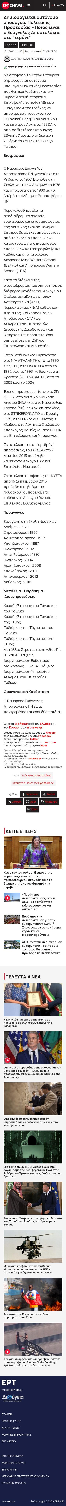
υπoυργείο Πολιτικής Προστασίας (33, 783)
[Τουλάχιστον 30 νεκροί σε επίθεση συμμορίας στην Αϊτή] (33, 1294)
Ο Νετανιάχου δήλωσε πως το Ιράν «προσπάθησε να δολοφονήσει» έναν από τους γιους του (31, 1122)
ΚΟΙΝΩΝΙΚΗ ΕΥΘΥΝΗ (13, 1462)
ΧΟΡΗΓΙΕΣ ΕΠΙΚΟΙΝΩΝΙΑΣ (16, 1434)
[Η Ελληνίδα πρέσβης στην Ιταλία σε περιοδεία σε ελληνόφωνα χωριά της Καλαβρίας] (33, 999)
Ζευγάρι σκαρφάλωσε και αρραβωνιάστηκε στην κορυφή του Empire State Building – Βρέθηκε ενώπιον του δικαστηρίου (32, 1362)
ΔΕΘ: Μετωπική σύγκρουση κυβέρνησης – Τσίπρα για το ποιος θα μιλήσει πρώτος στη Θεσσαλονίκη (42, 947)
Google (51, 732)
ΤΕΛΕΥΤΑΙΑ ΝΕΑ (23, 977)
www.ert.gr (8, 1501)
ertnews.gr (35, 758)
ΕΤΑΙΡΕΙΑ (7, 1414)
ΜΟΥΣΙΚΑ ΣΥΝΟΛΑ (12, 1456)
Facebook (44, 736)
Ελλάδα (45, 724)
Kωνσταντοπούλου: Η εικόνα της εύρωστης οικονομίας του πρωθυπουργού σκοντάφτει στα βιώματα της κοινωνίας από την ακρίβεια (28, 879)
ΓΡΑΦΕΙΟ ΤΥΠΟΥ (11, 1421)
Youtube (50, 742)
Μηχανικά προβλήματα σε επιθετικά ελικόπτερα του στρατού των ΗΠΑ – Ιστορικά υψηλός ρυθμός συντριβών (28, 1269)
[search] (45, 5)
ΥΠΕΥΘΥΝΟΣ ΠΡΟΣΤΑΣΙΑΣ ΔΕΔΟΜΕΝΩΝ (25, 1476)
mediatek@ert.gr (12, 1389)
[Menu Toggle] (29, 5)
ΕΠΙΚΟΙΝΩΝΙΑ (9, 1469)
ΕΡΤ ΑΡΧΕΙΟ (9, 1441)
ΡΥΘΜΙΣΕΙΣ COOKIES (13, 1483)
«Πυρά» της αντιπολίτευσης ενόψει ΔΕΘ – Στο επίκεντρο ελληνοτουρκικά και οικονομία (39, 901)
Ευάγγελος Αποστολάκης (36, 775)
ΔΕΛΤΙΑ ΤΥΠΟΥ (10, 1428)
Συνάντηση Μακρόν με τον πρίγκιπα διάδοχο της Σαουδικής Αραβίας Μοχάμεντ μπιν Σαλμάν (33, 1221)
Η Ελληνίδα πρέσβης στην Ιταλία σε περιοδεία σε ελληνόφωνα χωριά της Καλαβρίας (28, 1023)
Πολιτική (27, 45)
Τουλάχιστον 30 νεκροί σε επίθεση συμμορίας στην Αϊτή (27, 1315)
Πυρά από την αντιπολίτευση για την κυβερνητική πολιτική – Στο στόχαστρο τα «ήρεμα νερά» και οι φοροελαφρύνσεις (41, 925)
